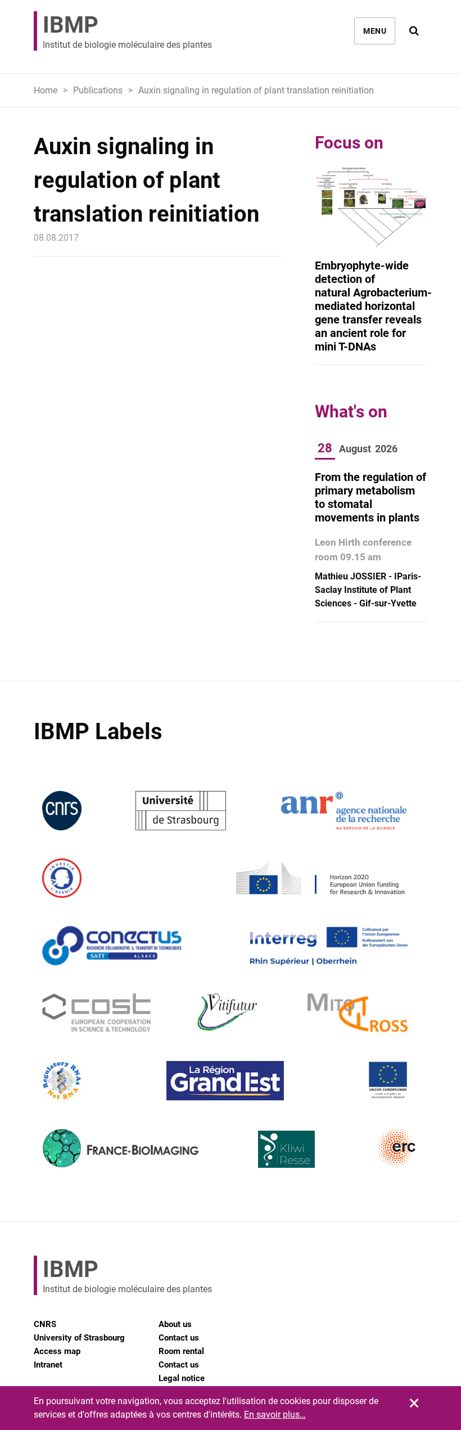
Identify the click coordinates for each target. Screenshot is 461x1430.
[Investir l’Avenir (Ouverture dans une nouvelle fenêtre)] (62, 878)
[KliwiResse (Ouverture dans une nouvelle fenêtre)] (286, 1148)
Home (45, 90)
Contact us (179, 1338)
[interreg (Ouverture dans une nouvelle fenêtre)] (329, 945)
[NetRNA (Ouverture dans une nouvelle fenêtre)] (62, 1080)
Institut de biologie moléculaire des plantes (127, 31)
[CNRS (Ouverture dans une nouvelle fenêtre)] (62, 810)
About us (175, 1324)
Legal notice (182, 1378)
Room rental (181, 1351)
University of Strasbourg (79, 1338)
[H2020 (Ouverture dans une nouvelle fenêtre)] (319, 878)
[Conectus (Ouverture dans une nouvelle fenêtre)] (112, 945)
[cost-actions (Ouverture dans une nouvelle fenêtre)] (96, 1013)
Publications (98, 90)
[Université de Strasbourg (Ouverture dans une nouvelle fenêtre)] (180, 810)
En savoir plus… (275, 1414)
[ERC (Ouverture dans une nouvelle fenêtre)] (397, 1148)
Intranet (48, 1365)
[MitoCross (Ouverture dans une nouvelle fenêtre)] (358, 1013)
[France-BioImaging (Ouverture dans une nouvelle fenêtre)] (120, 1148)
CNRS (45, 1324)
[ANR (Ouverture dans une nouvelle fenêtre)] (344, 810)
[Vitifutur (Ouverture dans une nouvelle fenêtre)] (229, 1013)
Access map (57, 1351)
